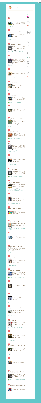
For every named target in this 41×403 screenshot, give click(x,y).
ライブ (10, 45)
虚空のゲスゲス (28, 33)
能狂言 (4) (28, 71)
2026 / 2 (29, 45)
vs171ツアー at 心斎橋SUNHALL (12, 95)
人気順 (10, 17)
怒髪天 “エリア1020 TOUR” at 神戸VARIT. (13, 320)
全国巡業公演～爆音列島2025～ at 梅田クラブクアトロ (14, 169)
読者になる (39, 2)
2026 (27, 41)
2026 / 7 (29, 42)
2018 (27, 53)
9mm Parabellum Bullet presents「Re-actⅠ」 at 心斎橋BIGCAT (15, 118)
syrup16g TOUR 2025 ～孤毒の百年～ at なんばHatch (14, 294)
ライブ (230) (28, 64)
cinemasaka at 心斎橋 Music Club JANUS (13, 131)
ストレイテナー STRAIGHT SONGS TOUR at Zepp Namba (14, 82)
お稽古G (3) (28, 61)
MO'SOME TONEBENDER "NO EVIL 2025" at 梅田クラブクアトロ (15, 282)
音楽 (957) (28, 60)
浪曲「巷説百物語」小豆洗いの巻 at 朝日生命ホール (14, 270)
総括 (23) (28, 65)
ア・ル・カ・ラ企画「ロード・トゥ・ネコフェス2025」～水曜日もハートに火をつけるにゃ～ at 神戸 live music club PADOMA (16, 345)
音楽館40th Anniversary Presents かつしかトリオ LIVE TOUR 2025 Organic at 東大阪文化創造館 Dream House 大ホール (16, 182)
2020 (27, 51)
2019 (27, 52)
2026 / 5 (29, 43)
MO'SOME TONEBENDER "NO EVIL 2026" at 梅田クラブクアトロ (15, 44)
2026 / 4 (29, 44)
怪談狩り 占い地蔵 (29, 31)
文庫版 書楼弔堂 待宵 (29, 32)
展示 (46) (28, 63)
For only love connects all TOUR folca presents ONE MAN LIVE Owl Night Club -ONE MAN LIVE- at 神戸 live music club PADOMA (16, 372)
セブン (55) (28, 73)
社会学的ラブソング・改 (20, 7)
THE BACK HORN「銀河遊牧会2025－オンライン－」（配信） (15, 246)
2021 (27, 50)
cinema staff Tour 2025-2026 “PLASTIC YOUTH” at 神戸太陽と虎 (15, 221)
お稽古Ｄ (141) (28, 62)
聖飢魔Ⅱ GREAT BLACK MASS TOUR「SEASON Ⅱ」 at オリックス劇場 (16, 70)
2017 (27, 54)
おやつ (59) (28, 72)
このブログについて (29, 22)
